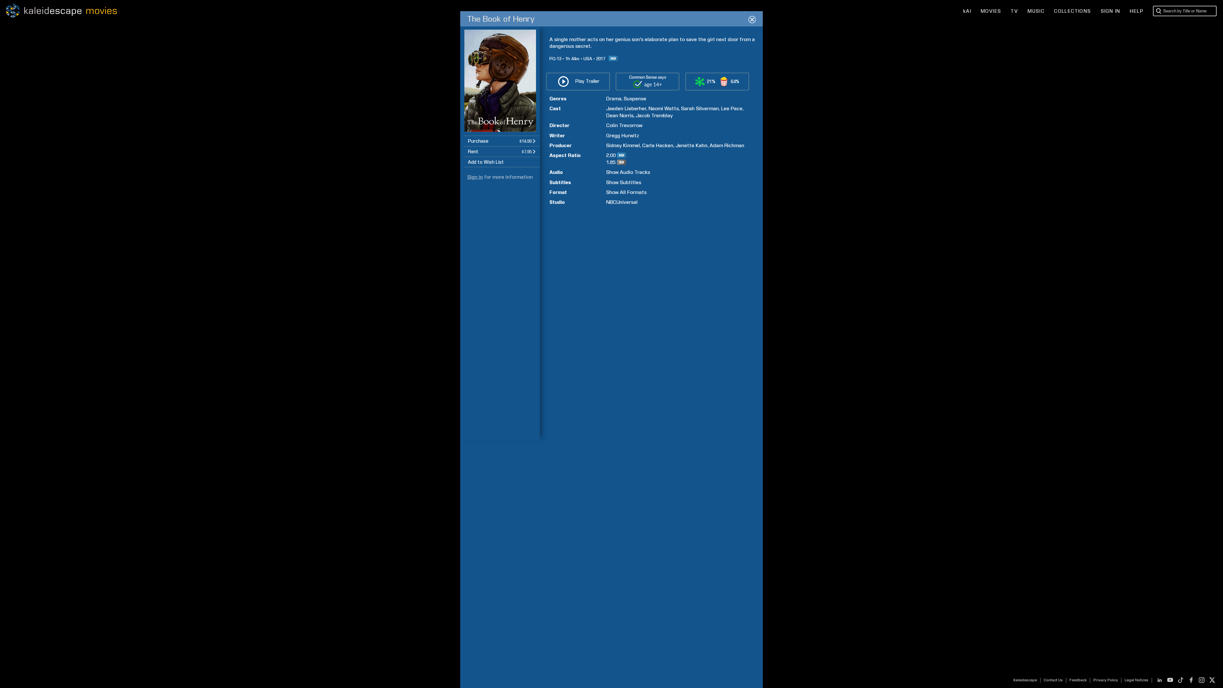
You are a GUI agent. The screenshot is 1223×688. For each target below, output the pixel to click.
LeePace (731, 108)
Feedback (1078, 680)
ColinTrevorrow (624, 125)
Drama (613, 99)
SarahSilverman (700, 108)
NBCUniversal (622, 202)
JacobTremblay (654, 115)
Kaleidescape (1025, 680)
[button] (502, 141)
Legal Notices (1136, 680)
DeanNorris (619, 115)
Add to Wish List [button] (486, 162)
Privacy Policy (1105, 680)
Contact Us (1053, 680)
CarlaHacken (657, 145)
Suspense (635, 99)
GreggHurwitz (622, 136)
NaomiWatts (663, 108)
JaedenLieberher (626, 108)
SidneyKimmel (623, 145)
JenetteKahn (691, 145)
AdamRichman (727, 145)
